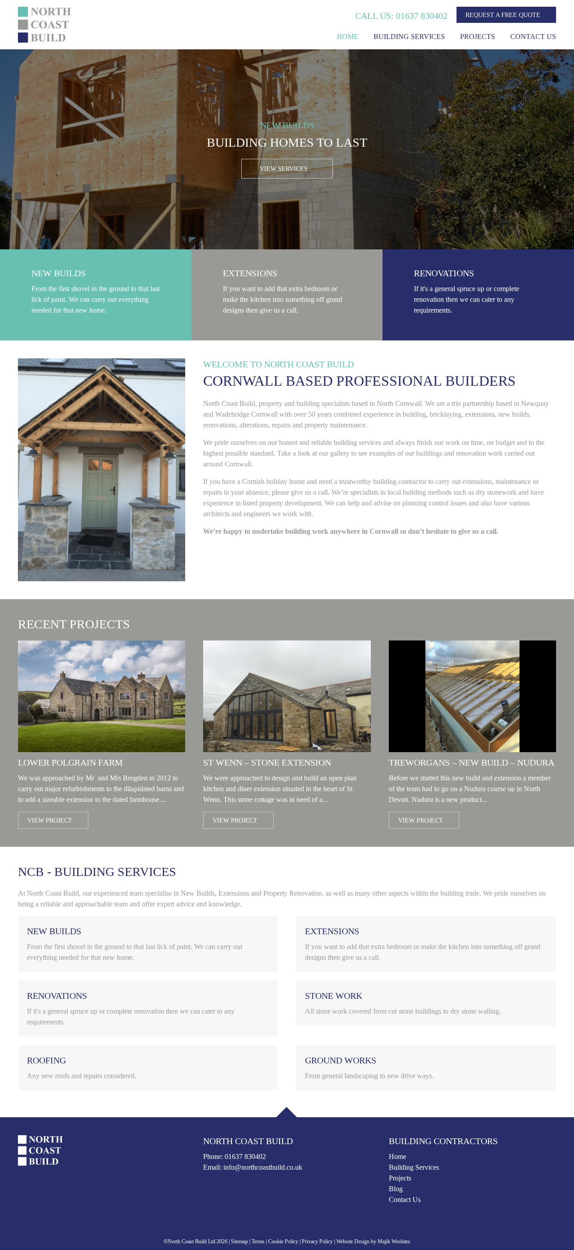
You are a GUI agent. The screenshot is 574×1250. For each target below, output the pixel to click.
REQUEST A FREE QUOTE (503, 15)
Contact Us (533, 36)
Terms (258, 1241)
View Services (284, 169)
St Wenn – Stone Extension (267, 762)
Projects (477, 36)
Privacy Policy (317, 1241)
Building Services (409, 36)
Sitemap (239, 1241)
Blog (396, 1189)
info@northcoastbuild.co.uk (262, 1167)
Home (347, 36)
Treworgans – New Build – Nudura (471, 762)
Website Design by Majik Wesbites (373, 1241)
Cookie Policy (283, 1241)
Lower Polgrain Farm (70, 762)
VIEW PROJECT (50, 820)
